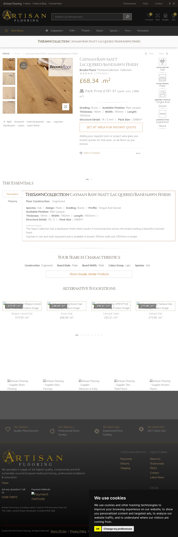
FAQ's (145, 3)
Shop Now (53, 367)
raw (48, 121)
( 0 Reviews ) (101, 73)
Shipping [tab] (12, 201)
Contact (158, 3)
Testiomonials (129, 3)
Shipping (125, 468)
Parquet (85, 30)
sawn (20, 125)
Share (5, 482)
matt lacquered (34, 121)
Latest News (157, 477)
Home (6, 53)
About (27, 3)
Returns (125, 463)
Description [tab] (12, 194)
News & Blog (40, 3)
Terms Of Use (58, 531)
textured (19, 121)
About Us (155, 458)
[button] (173, 16)
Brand (99, 30)
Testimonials (157, 463)
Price (127, 30)
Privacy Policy (78, 531)
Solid (71, 30)
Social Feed (56, 3)
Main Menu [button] (17, 30)
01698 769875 (9, 497)
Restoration (143, 30)
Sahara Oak (155, 313)
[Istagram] (174, 4)
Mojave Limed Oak (22, 313)
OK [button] (98, 528)
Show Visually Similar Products (89, 274)
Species (114, 30)
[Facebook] (170, 4)
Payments (126, 458)
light (8, 121)
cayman (58, 121)
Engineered (56, 30)
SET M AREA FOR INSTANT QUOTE (111, 127)
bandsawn (9, 125)
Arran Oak (66, 313)
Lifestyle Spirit (111, 313)
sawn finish (33, 125)
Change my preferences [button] (118, 528)
